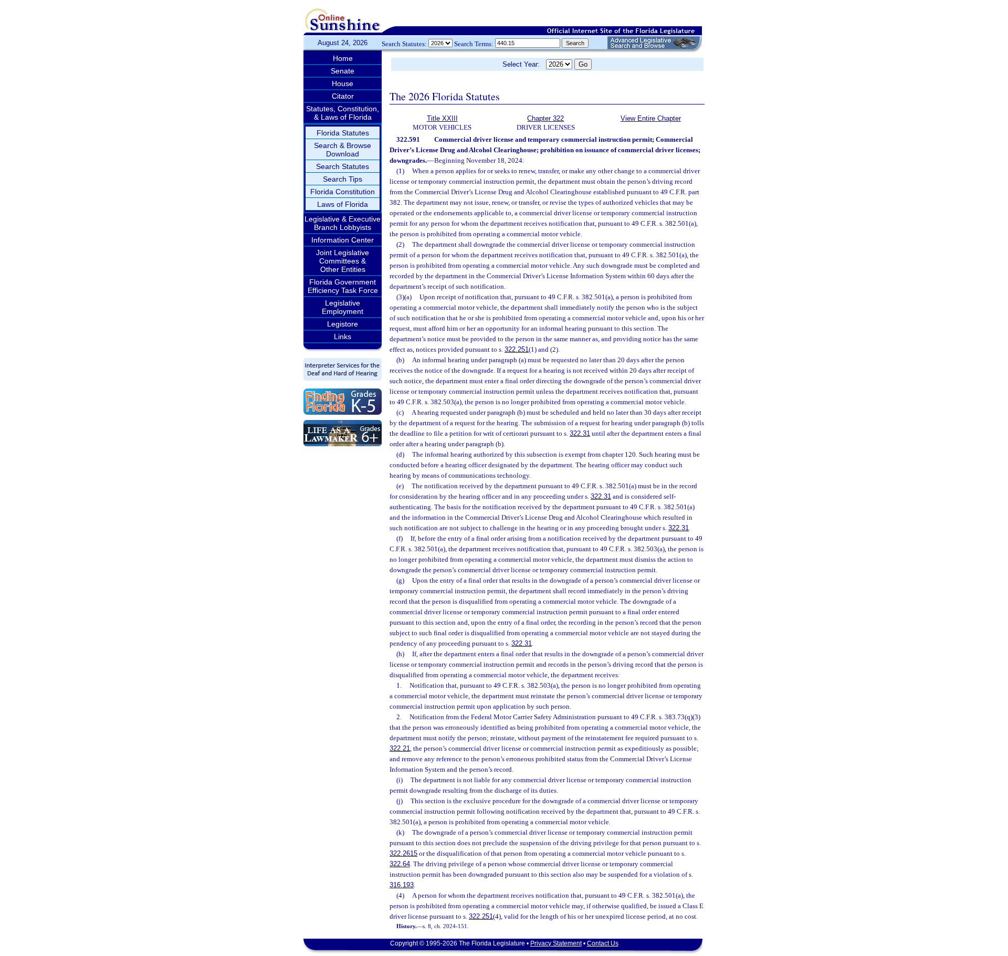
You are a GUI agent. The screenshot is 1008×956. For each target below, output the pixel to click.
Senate (342, 71)
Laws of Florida (342, 204)
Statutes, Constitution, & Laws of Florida (342, 112)
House (342, 83)
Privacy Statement (556, 943)
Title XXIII (442, 118)
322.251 (517, 349)
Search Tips (342, 179)
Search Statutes (342, 166)
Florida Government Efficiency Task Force (343, 286)
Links (342, 336)
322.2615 (403, 853)
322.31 (580, 433)
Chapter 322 (545, 118)
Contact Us (602, 943)
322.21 (400, 748)
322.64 (400, 864)
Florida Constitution (342, 191)
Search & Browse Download (342, 149)
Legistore (342, 324)
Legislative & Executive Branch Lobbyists (342, 223)
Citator (343, 96)
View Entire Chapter (651, 118)
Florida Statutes (343, 133)
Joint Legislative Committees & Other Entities (342, 261)
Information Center (342, 240)
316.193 (402, 885)
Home (343, 58)
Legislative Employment (342, 307)
